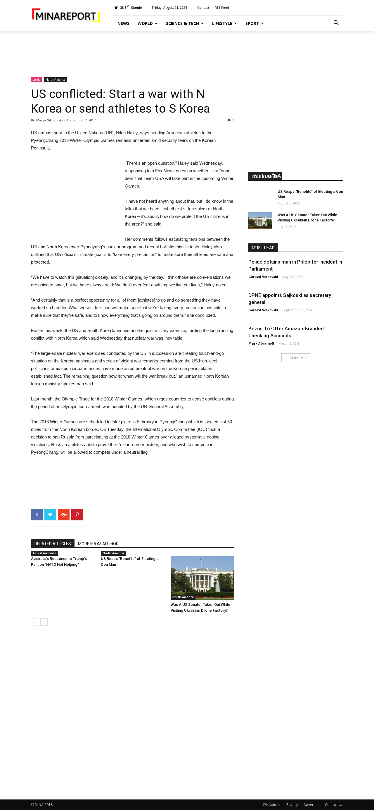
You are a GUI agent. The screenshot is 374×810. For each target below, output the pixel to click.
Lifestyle (222, 23)
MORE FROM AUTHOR (98, 543)
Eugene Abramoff (267, 183)
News (123, 23)
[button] (336, 23)
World (145, 23)
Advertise (311, 804)
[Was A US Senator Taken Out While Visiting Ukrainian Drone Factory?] (202, 578)
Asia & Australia (44, 553)
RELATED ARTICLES (52, 543)
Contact (203, 7)
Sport (252, 23)
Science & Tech (182, 23)
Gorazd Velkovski (263, 276)
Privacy (292, 804)
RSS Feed (222, 7)
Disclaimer (272, 804)
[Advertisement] (187, 51)
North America (55, 80)
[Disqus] (132, 713)
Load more (294, 357)
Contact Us (334, 804)
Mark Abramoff (261, 343)
